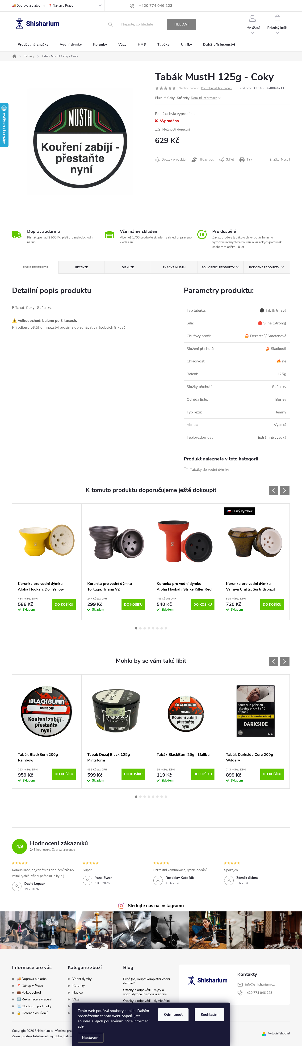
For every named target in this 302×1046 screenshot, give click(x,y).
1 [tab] (136, 628)
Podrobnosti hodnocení (216, 88)
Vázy (76, 999)
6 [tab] (157, 628)
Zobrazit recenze (63, 850)
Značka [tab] (174, 267)
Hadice (77, 993)
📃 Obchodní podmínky (34, 1006)
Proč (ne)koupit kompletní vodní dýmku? (146, 981)
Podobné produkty (264, 267)
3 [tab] (144, 628)
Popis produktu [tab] (35, 267)
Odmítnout (173, 1014)
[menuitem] (33, 44)
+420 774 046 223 (258, 993)
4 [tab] (149, 628)
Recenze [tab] (81, 267)
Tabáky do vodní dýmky (209, 469)
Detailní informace (204, 98)
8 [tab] (166, 628)
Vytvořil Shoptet (279, 1033)
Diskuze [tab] (128, 267)
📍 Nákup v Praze (60, 6)
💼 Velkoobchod (29, 992)
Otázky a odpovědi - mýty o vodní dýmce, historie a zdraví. (145, 992)
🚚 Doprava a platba (26, 6)
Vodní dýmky (82, 979)
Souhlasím (209, 1014)
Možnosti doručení (176, 129)
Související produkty (217, 267)
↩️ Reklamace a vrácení (34, 999)
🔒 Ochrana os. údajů (32, 1013)
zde (81, 1026)
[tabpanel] (47, 562)
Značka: (280, 159)
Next (284, 490)
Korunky (78, 986)
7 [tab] (161, 628)
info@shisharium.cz (260, 984)
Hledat (181, 24)
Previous (273, 490)
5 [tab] (153, 628)
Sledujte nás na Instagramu (156, 906)
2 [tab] (140, 628)
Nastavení (90, 1037)
